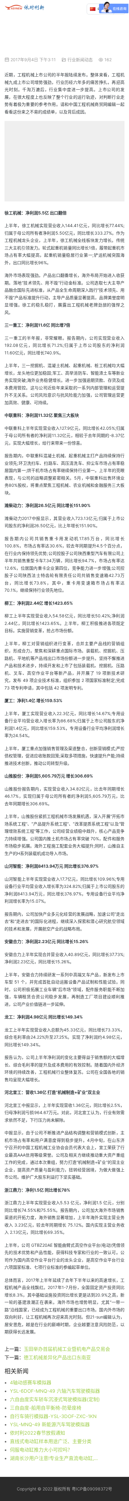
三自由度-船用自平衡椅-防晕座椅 (45, 1408)
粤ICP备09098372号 (92, 1488)
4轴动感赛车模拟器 (30, 1382)
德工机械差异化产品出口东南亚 (57, 1357)
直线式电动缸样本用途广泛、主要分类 (51, 1441)
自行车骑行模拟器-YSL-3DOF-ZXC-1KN (53, 1416)
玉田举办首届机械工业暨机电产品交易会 (67, 1349)
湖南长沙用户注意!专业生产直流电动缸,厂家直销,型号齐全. (56, 1458)
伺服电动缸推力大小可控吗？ (41, 1450)
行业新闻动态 (80, 59)
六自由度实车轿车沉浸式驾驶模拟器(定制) (55, 1399)
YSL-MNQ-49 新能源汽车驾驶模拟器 (50, 1424)
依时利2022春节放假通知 (37, 1433)
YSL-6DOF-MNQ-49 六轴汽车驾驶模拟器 (55, 1391)
